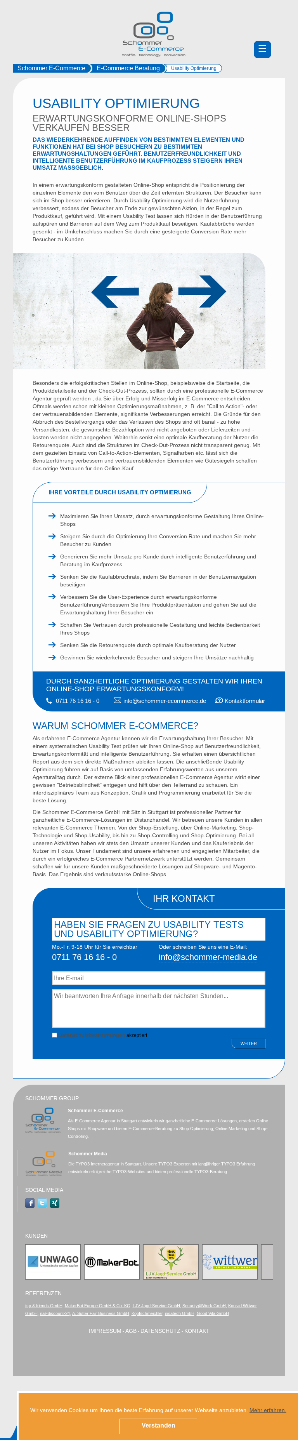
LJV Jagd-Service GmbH (156, 1305)
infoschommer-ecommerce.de (164, 700)
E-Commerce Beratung (128, 68)
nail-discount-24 (55, 1313)
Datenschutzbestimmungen (91, 1035)
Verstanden (158, 1425)
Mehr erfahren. (267, 1410)
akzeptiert (102, 1035)
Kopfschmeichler (147, 1313)
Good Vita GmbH (213, 1313)
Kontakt (197, 1331)
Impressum (105, 1331)
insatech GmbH (179, 1313)
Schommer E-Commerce (51, 68)
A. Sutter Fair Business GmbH (100, 1313)
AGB (131, 1331)
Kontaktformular (245, 700)
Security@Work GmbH (204, 1305)
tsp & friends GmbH (43, 1305)
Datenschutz (160, 1331)
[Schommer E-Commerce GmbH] (154, 34)
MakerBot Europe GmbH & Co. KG (97, 1305)
